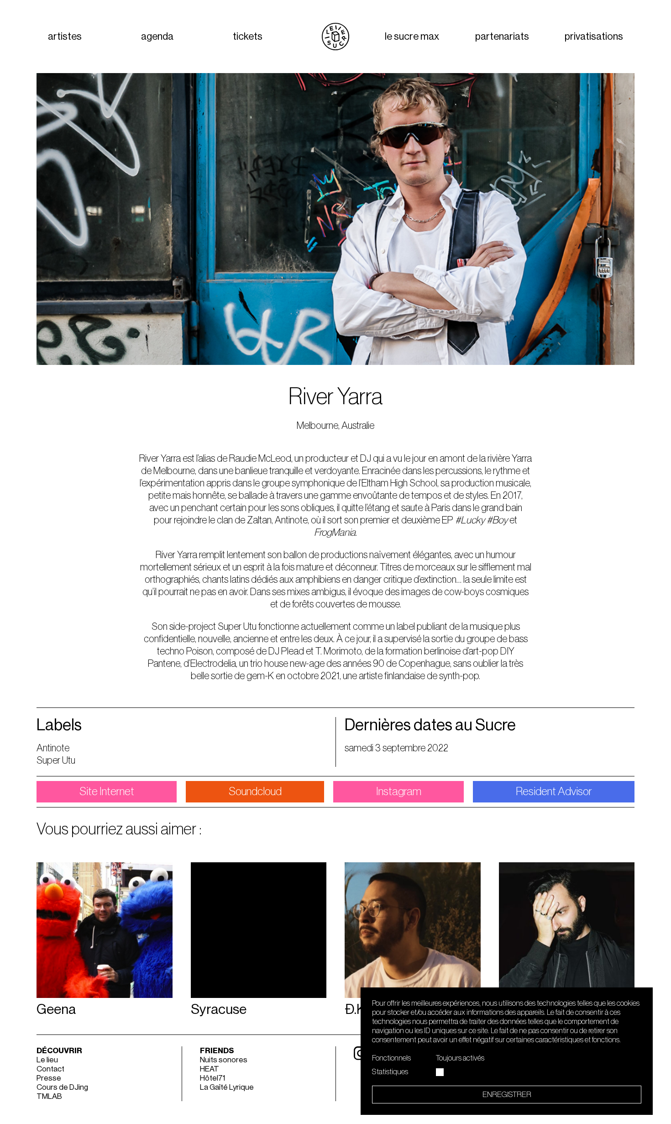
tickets (247, 37)
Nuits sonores (223, 1060)
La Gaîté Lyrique (227, 1087)
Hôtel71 (212, 1078)
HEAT (209, 1069)
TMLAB (49, 1096)
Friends (217, 1051)
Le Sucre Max (412, 37)
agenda (157, 37)
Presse (49, 1078)
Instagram (398, 791)
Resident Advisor (554, 791)
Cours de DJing (62, 1087)
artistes (65, 37)
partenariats (502, 37)
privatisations (594, 37)
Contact (50, 1069)
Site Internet (106, 791)
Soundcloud (255, 791)
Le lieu (47, 1060)
